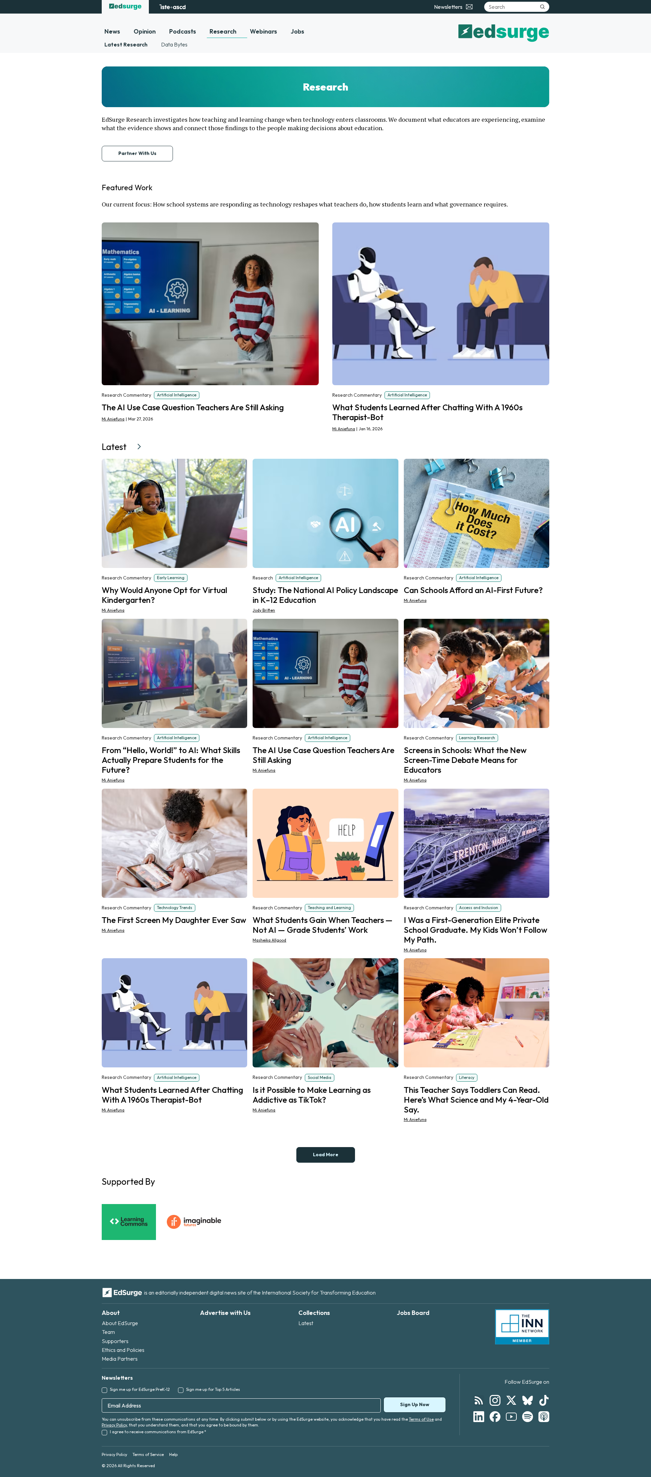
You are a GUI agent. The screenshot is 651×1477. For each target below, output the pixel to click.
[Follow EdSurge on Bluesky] (527, 1400)
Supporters (115, 1341)
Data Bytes (174, 44)
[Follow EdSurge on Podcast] (543, 1416)
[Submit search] (542, 6)
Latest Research (125, 44)
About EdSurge (120, 1323)
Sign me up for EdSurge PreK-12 (140, 1389)
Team (108, 1331)
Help (173, 1454)
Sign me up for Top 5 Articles (213, 1389)
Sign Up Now (414, 1404)
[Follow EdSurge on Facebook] (495, 1416)
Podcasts (182, 31)
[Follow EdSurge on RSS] (478, 1400)
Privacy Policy (114, 1424)
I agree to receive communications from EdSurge (158, 1431)
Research (223, 31)
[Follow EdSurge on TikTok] (543, 1400)
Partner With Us (137, 153)
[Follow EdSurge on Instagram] (495, 1400)
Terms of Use (421, 1419)
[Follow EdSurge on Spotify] (527, 1416)
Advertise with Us (225, 1313)
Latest (305, 1323)
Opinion (145, 31)
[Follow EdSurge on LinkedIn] (478, 1416)
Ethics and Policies (123, 1349)
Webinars (263, 31)
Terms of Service (148, 1454)
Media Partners (120, 1358)
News (112, 31)
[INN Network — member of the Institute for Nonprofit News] (522, 1326)
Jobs (297, 31)
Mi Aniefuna (113, 418)
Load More (325, 1154)
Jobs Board (413, 1313)
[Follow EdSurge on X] (511, 1400)
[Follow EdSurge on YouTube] (511, 1416)
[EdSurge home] (125, 7)
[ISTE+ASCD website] (172, 7)
